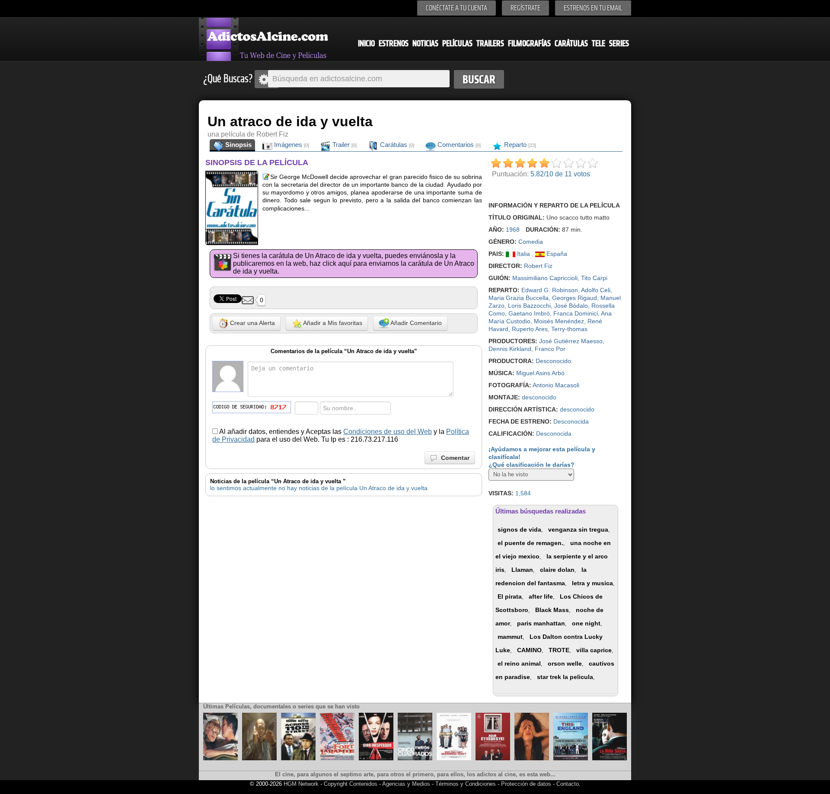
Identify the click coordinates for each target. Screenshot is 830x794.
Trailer (344, 144)
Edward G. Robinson (549, 290)
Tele (598, 43)
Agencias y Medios (406, 784)
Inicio (366, 43)
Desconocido (553, 360)
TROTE (559, 650)
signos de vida (519, 529)
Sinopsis (237, 144)
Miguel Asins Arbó (540, 373)
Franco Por (550, 348)
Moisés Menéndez (559, 321)
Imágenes (290, 144)
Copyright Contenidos (350, 784)
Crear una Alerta (251, 322)
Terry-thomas (569, 328)
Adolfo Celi (595, 290)
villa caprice (594, 650)
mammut (510, 636)
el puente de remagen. (530, 542)
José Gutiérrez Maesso (571, 341)
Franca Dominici (575, 313)
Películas (457, 43)
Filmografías (529, 43)
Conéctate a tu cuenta (456, 8)
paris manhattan (541, 623)
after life (541, 596)
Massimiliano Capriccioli (545, 277)
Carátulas (571, 43)
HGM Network (301, 784)
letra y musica (592, 583)
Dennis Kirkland (509, 348)
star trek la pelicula (565, 676)
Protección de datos (526, 784)
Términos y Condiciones (466, 784)
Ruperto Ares (530, 328)
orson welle (565, 663)
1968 (513, 229)
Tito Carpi (594, 277)
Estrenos (394, 43)
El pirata (510, 596)
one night (586, 623)
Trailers (490, 43)
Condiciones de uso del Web (387, 431)
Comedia (530, 241)
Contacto (567, 784)
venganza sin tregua (578, 529)
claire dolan (557, 569)
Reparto (519, 144)
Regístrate (525, 8)
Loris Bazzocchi (529, 305)
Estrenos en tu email (593, 8)
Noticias (425, 43)
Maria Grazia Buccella (518, 297)
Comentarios (458, 144)
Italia (523, 253)
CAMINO (529, 650)
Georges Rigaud (574, 297)
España (556, 253)
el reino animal (519, 663)
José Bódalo (571, 305)
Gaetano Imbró (529, 313)
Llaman (522, 569)
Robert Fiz (538, 265)
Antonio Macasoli (556, 385)
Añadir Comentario (415, 322)
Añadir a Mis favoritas (332, 322)
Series (619, 43)
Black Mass (552, 609)
